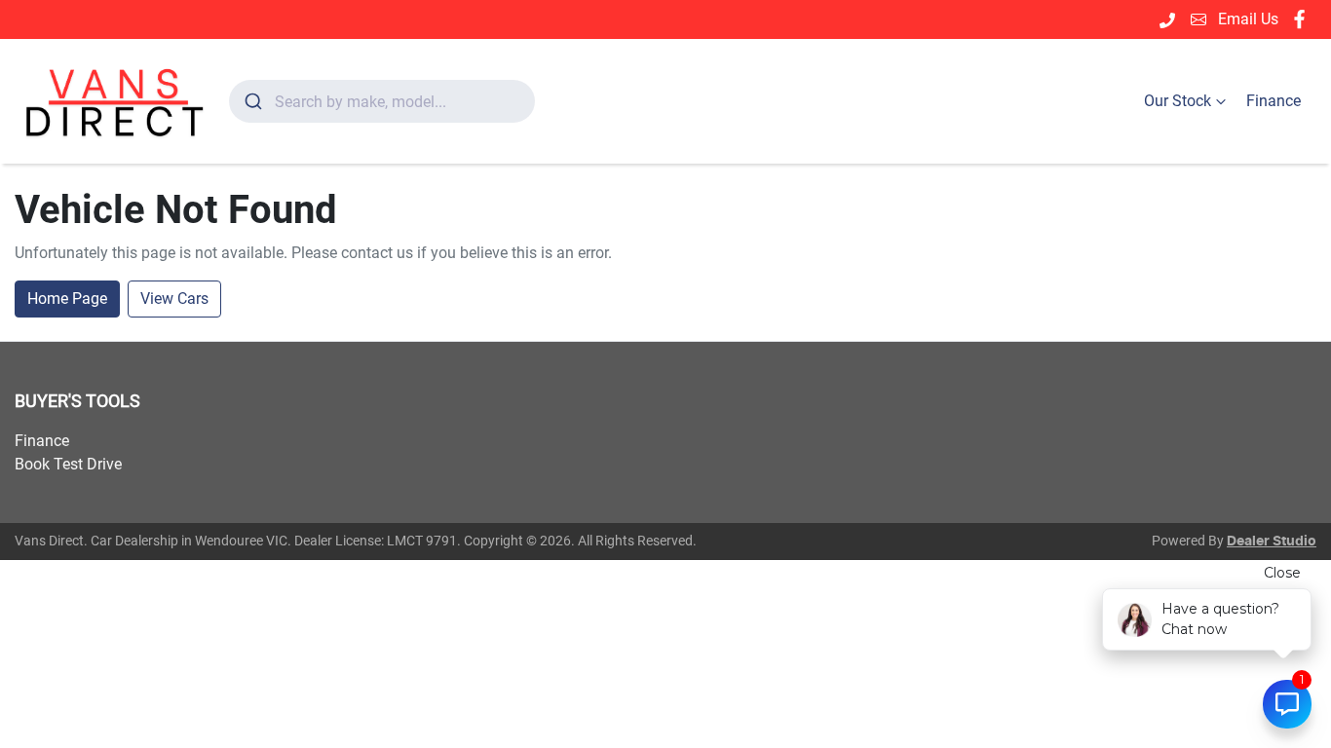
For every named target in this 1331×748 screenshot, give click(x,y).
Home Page (67, 298)
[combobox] (382, 101)
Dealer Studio (1271, 541)
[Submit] (252, 101)
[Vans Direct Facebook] (1303, 19)
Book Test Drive (68, 464)
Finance (1273, 101)
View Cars (174, 298)
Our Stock (1177, 101)
